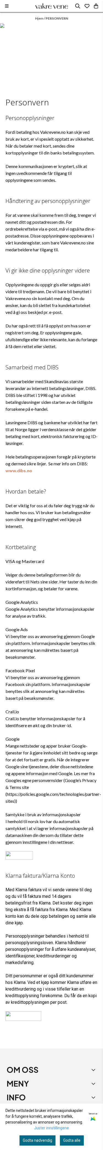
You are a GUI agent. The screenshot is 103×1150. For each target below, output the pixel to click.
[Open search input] (77, 6)
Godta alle (71, 1140)
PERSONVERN (57, 18)
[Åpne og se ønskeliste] (87, 6)
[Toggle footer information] (94, 1070)
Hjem (39, 18)
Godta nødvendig (37, 1140)
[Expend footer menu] (94, 1083)
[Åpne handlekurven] (96, 6)
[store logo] (51, 6)
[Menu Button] (7, 6)
